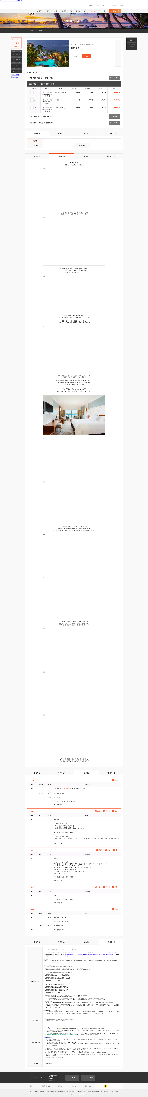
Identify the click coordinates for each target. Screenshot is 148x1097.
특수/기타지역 (103, 11)
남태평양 (92, 11)
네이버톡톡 (101, 1086)
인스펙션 (115, 5)
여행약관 (60, 1086)
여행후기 (108, 5)
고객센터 (96, 5)
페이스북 (109, 1086)
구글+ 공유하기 (117, 51)
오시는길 (16, 43)
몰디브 (78, 11)
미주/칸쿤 (63, 11)
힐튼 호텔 (41, 30)
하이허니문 (74, 5)
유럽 (71, 11)
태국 (47, 11)
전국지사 (72, 1077)
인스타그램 (112, 1086)
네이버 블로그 (116, 1086)
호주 (85, 11)
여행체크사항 (110, 133)
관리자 (82, 1094)
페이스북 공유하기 (117, 47)
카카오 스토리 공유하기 (117, 55)
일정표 (86, 133)
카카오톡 (105, 1086)
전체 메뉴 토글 (30, 11)
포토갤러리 (77, 56)
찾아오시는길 (88, 1086)
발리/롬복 (40, 11)
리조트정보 (61, 133)
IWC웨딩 (121, 5)
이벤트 (90, 5)
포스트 (102, 5)
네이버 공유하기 (117, 59)
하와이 (55, 11)
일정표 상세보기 (114, 77)
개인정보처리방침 (46, 1086)
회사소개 (32, 1086)
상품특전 (37, 156)
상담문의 (86, 56)
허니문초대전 (115, 11)
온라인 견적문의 (89, 1077)
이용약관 (74, 1086)
